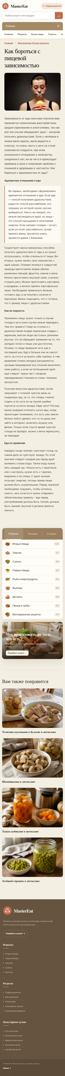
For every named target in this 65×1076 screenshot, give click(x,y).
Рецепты (22, 34)
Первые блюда (11, 958)
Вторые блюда (11, 954)
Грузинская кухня (13, 1049)
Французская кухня (14, 1040)
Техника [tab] (32, 533)
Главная (8, 34)
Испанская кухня (12, 1045)
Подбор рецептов (52, 6)
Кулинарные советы (14, 1006)
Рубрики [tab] (13, 533)
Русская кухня (11, 1031)
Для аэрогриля (12, 997)
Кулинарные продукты (15, 1011)
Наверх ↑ (7, 1068)
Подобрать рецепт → (15, 933)
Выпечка (9, 972)
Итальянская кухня (13, 1035)
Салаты (8, 967)
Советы (52, 34)
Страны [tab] (51, 533)
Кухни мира (37, 34)
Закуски (9, 963)
